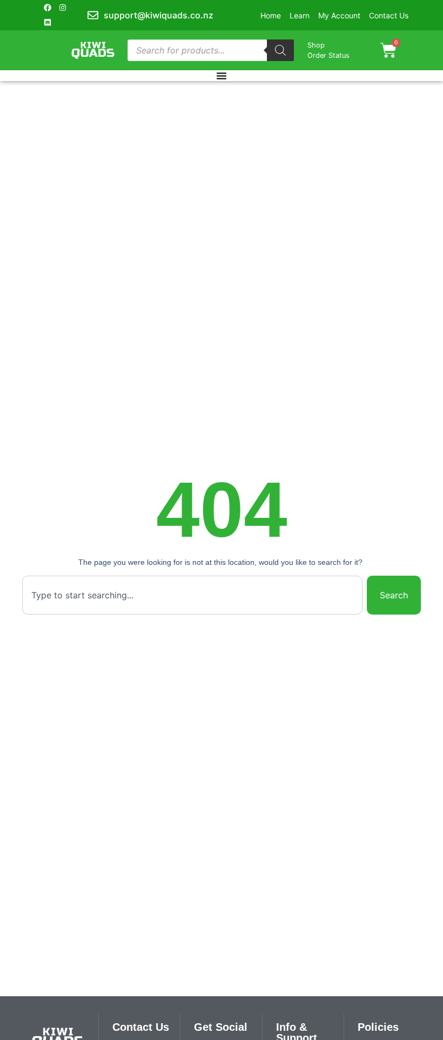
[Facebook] (47, 7)
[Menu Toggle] (221, 75)
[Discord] (47, 22)
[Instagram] (62, 7)
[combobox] (192, 595)
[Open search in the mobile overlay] (210, 50)
